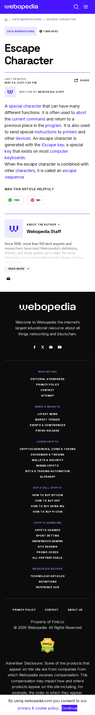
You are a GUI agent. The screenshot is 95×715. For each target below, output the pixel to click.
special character (25, 106)
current (19, 119)
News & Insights (47, 407)
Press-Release (47, 430)
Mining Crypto (47, 465)
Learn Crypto (48, 442)
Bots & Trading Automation (47, 471)
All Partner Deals (47, 558)
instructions (45, 131)
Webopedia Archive (48, 569)
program (53, 125)
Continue (69, 708)
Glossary (47, 477)
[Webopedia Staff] (10, 88)
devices (23, 138)
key (8, 151)
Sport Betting (47, 535)
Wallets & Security (47, 460)
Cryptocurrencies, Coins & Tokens (47, 449)
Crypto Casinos (47, 530)
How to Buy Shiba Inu (47, 506)
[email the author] (8, 279)
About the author (42, 224)
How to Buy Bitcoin (47, 495)
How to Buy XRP (47, 500)
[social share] (34, 347)
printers (70, 131)
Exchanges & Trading (47, 454)
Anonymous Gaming (47, 541)
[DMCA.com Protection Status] (47, 641)
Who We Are (47, 372)
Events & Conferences (47, 425)
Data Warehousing (27, 19)
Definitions (48, 582)
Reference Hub (47, 587)
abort (81, 112)
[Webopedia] (21, 7)
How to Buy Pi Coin (47, 512)
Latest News (47, 414)
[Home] (6, 19)
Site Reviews (47, 547)
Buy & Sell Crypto (47, 488)
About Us (75, 610)
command (35, 119)
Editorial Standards (47, 379)
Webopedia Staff (51, 92)
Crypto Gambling (47, 523)
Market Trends (47, 419)
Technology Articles (47, 576)
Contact (47, 390)
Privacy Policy (47, 384)
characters (25, 170)
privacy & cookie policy (38, 708)
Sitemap (47, 395)
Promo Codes (48, 552)
